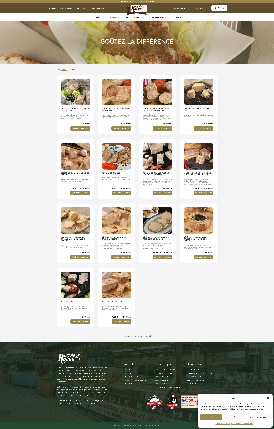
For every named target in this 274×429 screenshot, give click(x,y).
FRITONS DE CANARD (111, 173)
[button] (268, 398)
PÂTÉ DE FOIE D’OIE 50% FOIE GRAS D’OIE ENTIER (115, 238)
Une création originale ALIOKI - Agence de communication (137, 425)
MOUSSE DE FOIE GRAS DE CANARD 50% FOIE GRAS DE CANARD (73, 239)
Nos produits (98, 8)
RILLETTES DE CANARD (112, 302)
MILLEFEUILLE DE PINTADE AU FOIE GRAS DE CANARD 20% (197, 174)
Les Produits (130, 364)
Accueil (52, 8)
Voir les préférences (258, 417)
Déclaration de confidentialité (242, 424)
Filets (178, 17)
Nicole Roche (66, 8)
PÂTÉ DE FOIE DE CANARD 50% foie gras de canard (156, 238)
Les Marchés (82, 8)
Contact (200, 8)
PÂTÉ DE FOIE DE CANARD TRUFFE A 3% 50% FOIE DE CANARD (195, 239)
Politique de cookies (223, 424)
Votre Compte (163, 364)
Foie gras (96, 17)
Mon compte (179, 8)
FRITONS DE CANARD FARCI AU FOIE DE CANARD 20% (156, 174)
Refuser (235, 417)
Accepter (211, 417)
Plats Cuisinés (132, 17)
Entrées (113, 17)
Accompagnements (157, 17)
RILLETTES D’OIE (68, 302)
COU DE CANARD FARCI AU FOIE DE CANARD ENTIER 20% (157, 109)
